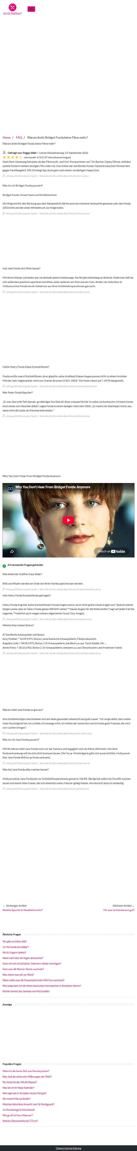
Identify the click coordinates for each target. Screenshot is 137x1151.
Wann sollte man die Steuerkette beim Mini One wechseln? (33, 980)
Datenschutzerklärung (68, 1148)
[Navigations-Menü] (31, 9)
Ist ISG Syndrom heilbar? (16, 947)
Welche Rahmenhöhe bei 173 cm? (20, 1120)
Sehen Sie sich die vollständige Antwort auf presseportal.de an (68, 386)
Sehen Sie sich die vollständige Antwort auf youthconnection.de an (70, 653)
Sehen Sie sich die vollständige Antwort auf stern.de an (65, 292)
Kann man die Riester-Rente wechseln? (23, 969)
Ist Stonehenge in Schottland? (19, 1109)
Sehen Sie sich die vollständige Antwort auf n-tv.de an (64, 176)
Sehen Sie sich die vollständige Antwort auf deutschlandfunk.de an (70, 589)
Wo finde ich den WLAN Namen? (20, 1082)
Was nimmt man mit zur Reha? (18, 974)
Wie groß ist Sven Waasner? (18, 1115)
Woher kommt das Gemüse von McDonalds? (26, 991)
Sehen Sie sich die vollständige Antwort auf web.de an (64, 788)
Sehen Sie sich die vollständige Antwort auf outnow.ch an (66, 619)
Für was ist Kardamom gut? (118, 910)
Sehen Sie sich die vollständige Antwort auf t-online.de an (66, 733)
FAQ (19, 137)
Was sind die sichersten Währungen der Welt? (27, 1076)
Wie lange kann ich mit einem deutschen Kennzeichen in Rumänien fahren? (42, 985)
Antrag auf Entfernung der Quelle (21, 176)
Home (7, 137)
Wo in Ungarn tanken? (14, 952)
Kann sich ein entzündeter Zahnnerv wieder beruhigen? (32, 963)
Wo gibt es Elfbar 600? (15, 941)
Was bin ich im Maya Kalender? (18, 1087)
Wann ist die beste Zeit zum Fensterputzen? (26, 1071)
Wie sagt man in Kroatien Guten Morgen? (25, 1093)
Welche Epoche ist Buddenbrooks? (22, 910)
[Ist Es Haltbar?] (13, 9)
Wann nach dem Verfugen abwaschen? (23, 958)
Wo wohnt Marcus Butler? (17, 1098)
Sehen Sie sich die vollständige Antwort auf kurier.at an (65, 213)
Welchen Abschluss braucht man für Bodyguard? (28, 1104)
